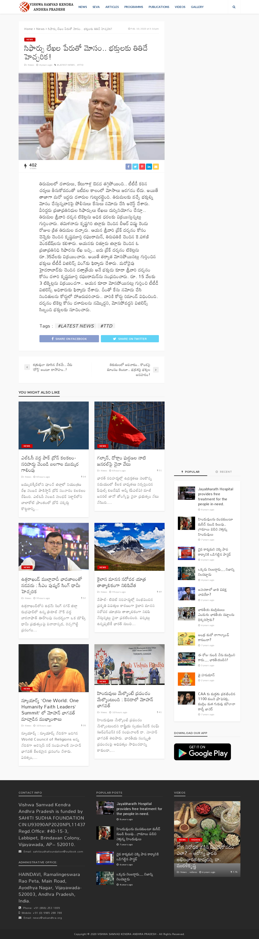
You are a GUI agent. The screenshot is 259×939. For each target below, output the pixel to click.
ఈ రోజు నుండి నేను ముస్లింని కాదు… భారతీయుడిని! (216, 657)
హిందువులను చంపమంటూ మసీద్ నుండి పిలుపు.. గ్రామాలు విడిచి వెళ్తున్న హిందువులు (215, 527)
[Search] (234, 7)
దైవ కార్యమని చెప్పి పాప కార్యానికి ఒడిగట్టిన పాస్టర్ (214, 552)
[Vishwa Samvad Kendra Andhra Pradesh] (46, 7)
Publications (159, 7)
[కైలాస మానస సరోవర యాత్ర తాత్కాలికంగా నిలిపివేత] (129, 547)
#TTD (80, 64)
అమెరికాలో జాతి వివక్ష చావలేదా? (212, 592)
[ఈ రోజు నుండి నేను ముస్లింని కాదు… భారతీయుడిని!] (186, 659)
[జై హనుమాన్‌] (186, 679)
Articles (112, 7)
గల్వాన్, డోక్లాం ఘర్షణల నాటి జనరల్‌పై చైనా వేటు (121, 461)
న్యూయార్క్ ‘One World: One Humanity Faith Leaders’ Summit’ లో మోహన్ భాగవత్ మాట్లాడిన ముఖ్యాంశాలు (50, 709)
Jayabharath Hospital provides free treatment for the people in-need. (215, 497)
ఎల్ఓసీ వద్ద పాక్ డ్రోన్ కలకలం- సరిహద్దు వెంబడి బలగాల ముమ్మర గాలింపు (50, 464)
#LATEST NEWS (66, 64)
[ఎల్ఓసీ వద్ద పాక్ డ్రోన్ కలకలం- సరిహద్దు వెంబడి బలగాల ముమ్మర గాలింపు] (54, 426)
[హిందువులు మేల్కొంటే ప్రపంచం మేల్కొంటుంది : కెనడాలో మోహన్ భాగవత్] (129, 664)
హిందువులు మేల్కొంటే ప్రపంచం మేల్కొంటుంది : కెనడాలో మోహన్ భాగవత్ (125, 699)
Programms (133, 7)
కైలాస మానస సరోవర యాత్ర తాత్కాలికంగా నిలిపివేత (121, 582)
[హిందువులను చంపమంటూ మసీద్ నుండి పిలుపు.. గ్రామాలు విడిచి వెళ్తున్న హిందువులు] (186, 523)
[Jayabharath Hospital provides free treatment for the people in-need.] (186, 493)
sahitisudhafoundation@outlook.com (58, 851)
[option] (207, 839)
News (82, 7)
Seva (96, 7)
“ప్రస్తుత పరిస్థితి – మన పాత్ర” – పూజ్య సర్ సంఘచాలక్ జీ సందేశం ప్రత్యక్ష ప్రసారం (207, 859)
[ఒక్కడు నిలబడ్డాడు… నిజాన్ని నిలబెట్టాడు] (186, 573)
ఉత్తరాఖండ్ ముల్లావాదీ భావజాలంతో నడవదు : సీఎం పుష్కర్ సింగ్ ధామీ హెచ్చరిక (51, 585)
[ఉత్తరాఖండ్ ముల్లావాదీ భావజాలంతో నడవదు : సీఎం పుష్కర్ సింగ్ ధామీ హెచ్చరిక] (54, 547)
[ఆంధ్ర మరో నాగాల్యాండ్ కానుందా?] (186, 639)
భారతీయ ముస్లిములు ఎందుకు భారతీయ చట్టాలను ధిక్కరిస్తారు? (216, 614)
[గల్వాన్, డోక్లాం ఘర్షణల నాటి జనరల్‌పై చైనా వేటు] (129, 426)
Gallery (197, 7)
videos (180, 7)
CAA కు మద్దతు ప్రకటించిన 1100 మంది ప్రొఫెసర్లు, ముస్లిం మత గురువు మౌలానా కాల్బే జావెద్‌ (216, 701)
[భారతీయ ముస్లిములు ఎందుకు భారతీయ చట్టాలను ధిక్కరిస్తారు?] (186, 613)
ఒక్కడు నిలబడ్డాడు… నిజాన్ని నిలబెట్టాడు (216, 572)
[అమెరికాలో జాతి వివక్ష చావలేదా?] (186, 593)
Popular (192, 471)
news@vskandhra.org (47, 917)
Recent (225, 471)
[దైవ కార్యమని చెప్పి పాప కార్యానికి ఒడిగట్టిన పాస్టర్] (186, 553)
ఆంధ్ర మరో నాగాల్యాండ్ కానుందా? (213, 637)
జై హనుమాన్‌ (206, 675)
